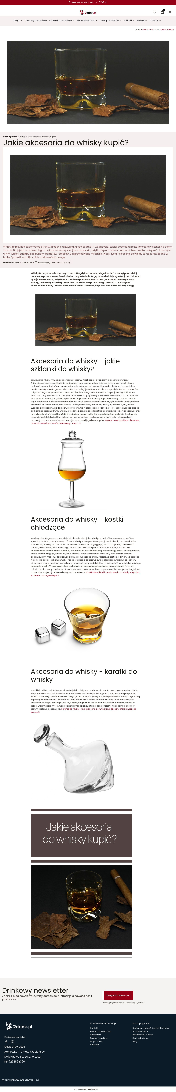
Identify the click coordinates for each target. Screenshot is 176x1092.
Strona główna (10, 137)
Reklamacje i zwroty (143, 1034)
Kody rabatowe (140, 1038)
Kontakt (94, 1028)
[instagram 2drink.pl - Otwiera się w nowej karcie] (12, 1042)
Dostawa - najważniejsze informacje (151, 1028)
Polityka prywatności (100, 1031)
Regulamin (95, 1034)
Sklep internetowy (85, 1089)
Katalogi (94, 1044)
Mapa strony (96, 1041)
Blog (22, 137)
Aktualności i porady (61, 262)
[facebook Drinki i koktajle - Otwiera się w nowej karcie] (6, 1042)
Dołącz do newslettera (118, 995)
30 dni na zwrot (140, 1031)
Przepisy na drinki (98, 1038)
